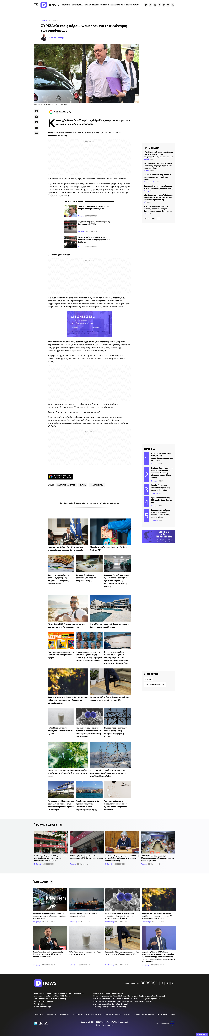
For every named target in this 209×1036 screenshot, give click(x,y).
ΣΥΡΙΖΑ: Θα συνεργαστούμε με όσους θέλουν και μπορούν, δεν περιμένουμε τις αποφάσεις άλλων (157, 858)
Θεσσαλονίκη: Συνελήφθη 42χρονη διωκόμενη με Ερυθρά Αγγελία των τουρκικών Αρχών (158, 165)
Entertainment (149, 182)
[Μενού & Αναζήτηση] (36, 5)
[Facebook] (36, 111)
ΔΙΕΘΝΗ (95, 5)
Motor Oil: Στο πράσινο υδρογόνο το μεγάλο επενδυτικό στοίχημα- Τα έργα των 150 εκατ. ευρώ (68, 773)
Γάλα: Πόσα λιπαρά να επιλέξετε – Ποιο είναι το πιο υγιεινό (61, 731)
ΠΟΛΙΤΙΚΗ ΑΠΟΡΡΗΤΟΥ (112, 1014)
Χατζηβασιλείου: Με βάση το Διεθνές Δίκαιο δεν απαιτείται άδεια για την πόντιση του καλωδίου (48, 954)
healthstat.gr (110, 922)
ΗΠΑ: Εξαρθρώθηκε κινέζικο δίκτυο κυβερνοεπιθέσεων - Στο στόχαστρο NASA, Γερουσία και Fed (158, 154)
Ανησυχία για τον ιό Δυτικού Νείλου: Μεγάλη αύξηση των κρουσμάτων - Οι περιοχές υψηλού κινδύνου (68, 700)
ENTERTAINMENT (131, 5)
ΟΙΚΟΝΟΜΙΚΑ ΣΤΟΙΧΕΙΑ (166, 1014)
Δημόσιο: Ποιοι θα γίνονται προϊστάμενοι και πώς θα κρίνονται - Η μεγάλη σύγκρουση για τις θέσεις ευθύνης (116, 580)
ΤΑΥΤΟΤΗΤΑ (38, 1014)
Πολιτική (44, 20)
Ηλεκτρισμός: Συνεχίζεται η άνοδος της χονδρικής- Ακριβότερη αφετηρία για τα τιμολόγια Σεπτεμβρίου (108, 773)
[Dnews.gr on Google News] (163, 5)
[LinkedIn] (36, 122)
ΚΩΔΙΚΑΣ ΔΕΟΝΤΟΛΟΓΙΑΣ (144, 1014)
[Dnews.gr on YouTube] (168, 5)
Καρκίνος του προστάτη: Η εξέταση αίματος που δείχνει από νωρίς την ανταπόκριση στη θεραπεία (119, 915)
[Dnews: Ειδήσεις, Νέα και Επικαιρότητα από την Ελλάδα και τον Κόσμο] (49, 5)
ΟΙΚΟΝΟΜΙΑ (77, 5)
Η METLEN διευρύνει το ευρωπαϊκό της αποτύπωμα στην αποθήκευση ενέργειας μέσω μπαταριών (49, 915)
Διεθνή (146, 159)
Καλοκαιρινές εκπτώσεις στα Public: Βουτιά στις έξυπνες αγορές (61, 655)
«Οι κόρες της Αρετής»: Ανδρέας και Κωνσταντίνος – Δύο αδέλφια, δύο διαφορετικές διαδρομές (158, 197)
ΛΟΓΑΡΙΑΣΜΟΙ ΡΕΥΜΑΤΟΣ (155, 684)
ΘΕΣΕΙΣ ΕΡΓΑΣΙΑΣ (116, 5)
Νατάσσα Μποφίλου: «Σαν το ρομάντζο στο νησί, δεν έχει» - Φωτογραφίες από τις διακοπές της (158, 208)
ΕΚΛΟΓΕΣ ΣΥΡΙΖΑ (97, 485)
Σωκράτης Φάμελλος (57, 135)
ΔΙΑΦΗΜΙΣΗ (51, 1014)
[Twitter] (36, 117)
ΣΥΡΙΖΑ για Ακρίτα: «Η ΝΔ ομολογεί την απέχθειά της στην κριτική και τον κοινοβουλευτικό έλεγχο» (50, 858)
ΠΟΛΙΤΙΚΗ (66, 5)
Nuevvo (109, 1025)
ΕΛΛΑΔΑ (87, 5)
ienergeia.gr (37, 922)
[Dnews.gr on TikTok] (159, 5)
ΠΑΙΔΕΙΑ (103, 5)
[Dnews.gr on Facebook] (146, 5)
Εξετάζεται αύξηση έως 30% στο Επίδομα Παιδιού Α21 (161, 499)
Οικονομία (154, 481)
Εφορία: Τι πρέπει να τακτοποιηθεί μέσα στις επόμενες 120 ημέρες (86, 578)
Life (145, 202)
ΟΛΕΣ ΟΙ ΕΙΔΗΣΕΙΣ (132, 983)
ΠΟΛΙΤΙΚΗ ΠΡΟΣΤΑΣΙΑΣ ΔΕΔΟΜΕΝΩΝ (87, 1014)
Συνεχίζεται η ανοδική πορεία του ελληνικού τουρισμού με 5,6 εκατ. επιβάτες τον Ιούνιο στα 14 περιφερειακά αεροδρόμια (116, 657)
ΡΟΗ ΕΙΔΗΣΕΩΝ (151, 147)
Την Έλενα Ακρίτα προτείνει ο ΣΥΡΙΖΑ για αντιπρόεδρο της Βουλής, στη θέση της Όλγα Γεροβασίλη (122, 858)
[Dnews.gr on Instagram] (155, 5)
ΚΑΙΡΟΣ (148, 679)
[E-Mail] (36, 127)
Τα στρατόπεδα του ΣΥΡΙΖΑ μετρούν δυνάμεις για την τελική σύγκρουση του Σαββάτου (94, 239)
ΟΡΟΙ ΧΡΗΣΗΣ (64, 1014)
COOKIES (127, 1014)
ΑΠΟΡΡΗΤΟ (203, 1034)
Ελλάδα (146, 170)
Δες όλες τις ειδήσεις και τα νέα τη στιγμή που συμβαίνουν (89, 502)
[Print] (36, 133)
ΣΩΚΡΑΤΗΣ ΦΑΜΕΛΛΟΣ (66, 485)
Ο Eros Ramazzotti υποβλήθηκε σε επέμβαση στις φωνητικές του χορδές (157, 177)
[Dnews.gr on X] (150, 5)
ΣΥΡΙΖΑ (83, 485)
